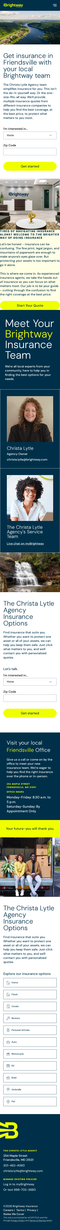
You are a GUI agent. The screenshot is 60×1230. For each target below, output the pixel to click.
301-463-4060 (14, 1165)
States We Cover (13, 1214)
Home (15, 982)
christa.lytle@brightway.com (27, 460)
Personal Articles (21, 1030)
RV (13, 1065)
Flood (15, 994)
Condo (15, 1006)
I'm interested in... (15, 129)
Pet (13, 1101)
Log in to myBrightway (18, 1184)
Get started (30, 166)
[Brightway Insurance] (13, 5)
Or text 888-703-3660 (19, 1190)
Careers (8, 1210)
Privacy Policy (18, 1220)
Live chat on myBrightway (25, 544)
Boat (14, 1077)
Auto (14, 1041)
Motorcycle (18, 1053)
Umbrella (16, 1089)
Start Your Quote (30, 305)
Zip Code (9, 145)
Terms (20, 1210)
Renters (16, 1018)
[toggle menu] (54, 5)
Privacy (31, 1210)
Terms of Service (38, 1220)
